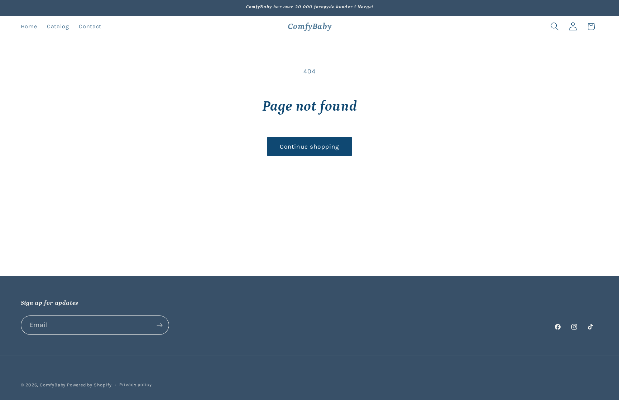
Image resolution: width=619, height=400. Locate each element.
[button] (555, 27)
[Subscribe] (159, 325)
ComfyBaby (53, 384)
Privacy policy (135, 384)
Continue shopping (310, 146)
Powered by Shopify (89, 384)
